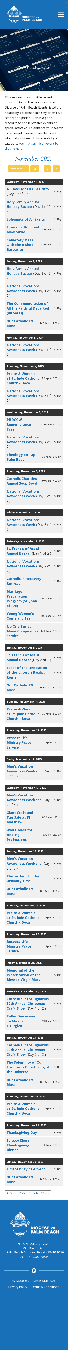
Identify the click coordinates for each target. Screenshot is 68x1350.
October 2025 (17, 1193)
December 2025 (37, 1193)
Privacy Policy (17, 1287)
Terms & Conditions (45, 1287)
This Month (18, 168)
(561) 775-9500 (29, 1257)
